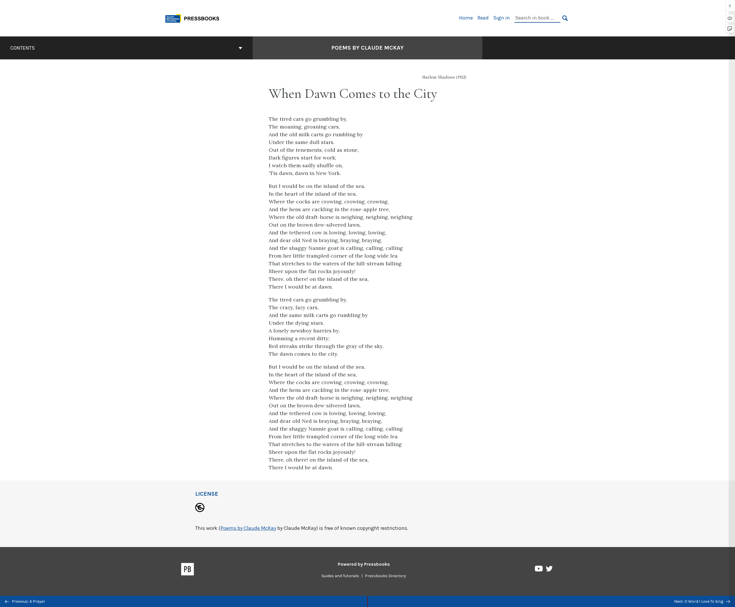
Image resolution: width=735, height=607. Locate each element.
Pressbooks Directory (385, 575)
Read (483, 18)
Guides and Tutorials (340, 575)
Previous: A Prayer (28, 601)
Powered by (364, 564)
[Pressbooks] (187, 570)
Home (466, 18)
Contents (22, 48)
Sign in (501, 18)
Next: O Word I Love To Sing (699, 601)
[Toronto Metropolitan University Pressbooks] (194, 17)
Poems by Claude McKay (367, 47)
